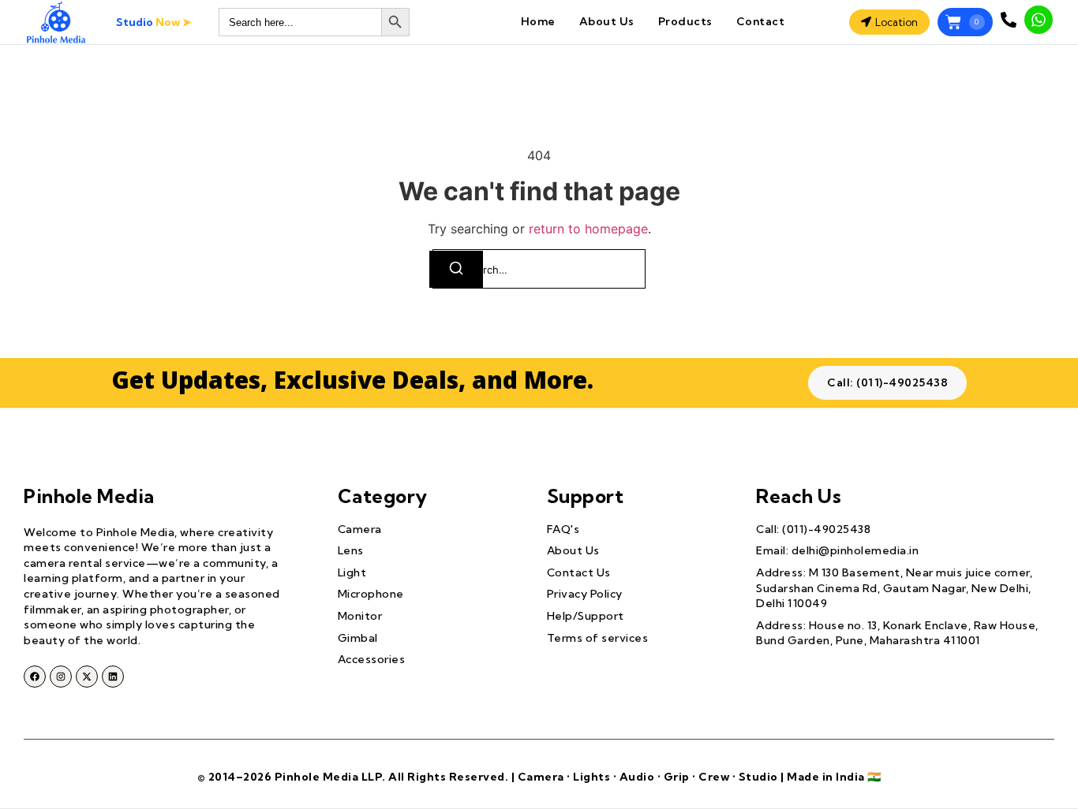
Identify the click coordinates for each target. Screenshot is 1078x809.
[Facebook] (35, 676)
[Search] (456, 269)
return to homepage (588, 229)
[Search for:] (539, 269)
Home (538, 21)
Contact (760, 21)
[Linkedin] (113, 676)
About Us (606, 21)
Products (685, 21)
